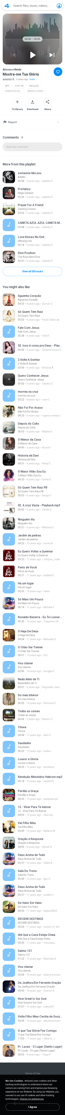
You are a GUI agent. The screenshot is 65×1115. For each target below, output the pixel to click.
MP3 (7, 86)
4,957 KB (19, 86)
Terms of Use (32, 1073)
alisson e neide (35, 91)
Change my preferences (32, 1099)
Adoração (34, 86)
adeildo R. (9, 79)
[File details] (32, 177)
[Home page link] (7, 6)
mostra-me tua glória (14, 91)
